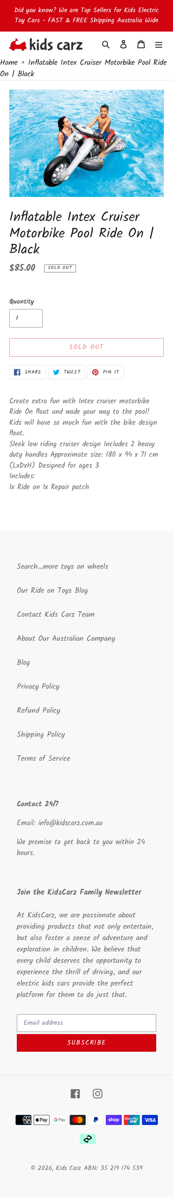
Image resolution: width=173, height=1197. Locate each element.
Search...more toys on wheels (62, 567)
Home (9, 63)
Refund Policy (38, 711)
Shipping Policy (41, 735)
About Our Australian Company (66, 639)
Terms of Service (43, 759)
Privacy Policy (38, 687)
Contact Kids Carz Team (55, 615)
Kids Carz (68, 1168)
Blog (23, 663)
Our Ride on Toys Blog (52, 591)
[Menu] (159, 44)
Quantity (21, 302)
